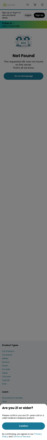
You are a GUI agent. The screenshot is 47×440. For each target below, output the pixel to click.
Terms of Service (21, 436)
